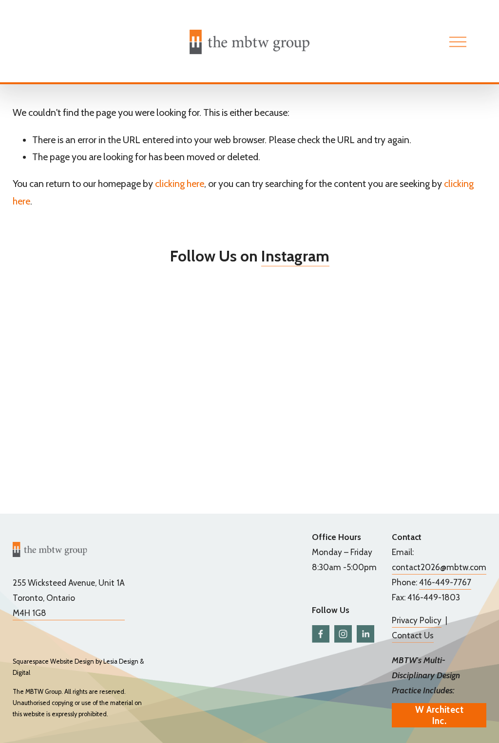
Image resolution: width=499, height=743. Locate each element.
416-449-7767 (445, 582)
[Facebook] (320, 634)
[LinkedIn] (365, 634)
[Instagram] (343, 634)
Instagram (295, 255)
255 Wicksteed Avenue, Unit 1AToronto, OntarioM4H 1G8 (69, 597)
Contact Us (413, 635)
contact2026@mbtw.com (439, 567)
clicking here (179, 183)
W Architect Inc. (439, 715)
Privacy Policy (416, 620)
